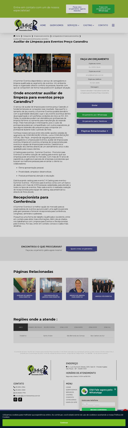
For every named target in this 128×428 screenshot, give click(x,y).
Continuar (64, 423)
